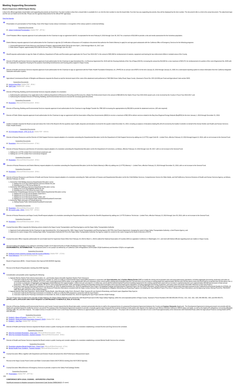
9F (4, 339)
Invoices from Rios (15, 84)
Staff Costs (12, 86)
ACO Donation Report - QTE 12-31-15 (21, 131)
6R (4, 244)
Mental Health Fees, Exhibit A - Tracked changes (24, 348)
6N (4, 175)
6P (4, 225)
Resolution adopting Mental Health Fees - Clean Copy (26, 346)
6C (4, 53)
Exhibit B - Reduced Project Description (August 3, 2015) (27, 319)
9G (4, 352)
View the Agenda (8, 18)
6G (4, 90)
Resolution (12, 103)
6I (3, 114)
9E (4, 325)
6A (4, 34)
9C (4, 273)
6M (4, 164)
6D (4, 59)
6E (4, 68)
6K (4, 136)
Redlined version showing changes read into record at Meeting (29, 253)
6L (4, 147)
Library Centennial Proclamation (19, 30)
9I (3, 366)
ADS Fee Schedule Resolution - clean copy (23, 333)
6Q (4, 237)
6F (4, 77)
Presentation (13, 374)
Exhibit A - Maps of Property (18, 317)
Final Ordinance (14, 255)
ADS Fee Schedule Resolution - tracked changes (25, 335)
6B (4, 41)
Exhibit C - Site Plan (15, 321)
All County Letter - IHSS (16, 210)
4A (4, 22)
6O (4, 214)
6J (4, 122)
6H (4, 107)
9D (4, 305)
